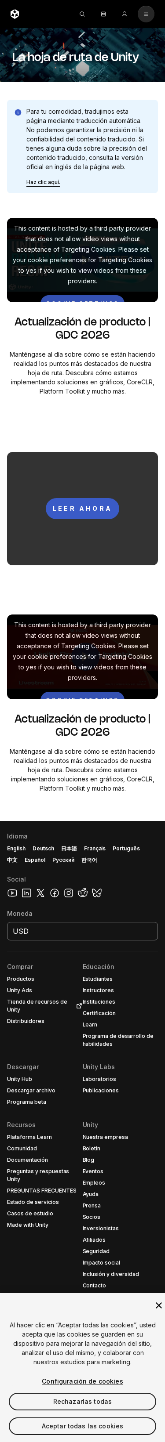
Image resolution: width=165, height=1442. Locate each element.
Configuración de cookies (82, 1381)
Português (126, 848)
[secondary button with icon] (146, 14)
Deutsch (43, 848)
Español (35, 860)
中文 (12, 860)
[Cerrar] (159, 1305)
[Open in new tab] (77, 1005)
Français (95, 848)
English (16, 848)
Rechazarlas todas (82, 1401)
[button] (43, 182)
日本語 (69, 848)
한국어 (89, 860)
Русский (63, 860)
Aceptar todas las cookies (83, 1426)
